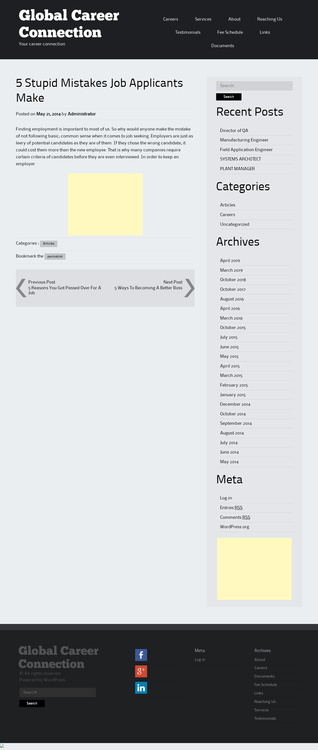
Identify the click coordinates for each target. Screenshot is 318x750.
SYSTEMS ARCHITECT (240, 159)
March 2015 (231, 376)
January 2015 (233, 395)
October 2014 (233, 414)
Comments (235, 518)
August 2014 (232, 433)
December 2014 (235, 404)
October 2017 (233, 290)
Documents (222, 46)
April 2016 (230, 309)
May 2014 (229, 462)
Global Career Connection (58, 658)
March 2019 (231, 270)
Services (203, 19)
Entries (231, 508)
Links (265, 32)
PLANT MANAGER (237, 169)
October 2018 (233, 280)
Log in (226, 498)
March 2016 (231, 318)
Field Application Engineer (246, 150)
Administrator (82, 114)
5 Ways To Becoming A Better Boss (148, 288)
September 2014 (236, 423)
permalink (55, 256)
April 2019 (230, 261)
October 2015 (233, 328)
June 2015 (229, 347)
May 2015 (229, 357)
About (234, 19)
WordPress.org (234, 527)
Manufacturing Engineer (244, 140)
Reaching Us (269, 19)
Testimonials (187, 32)
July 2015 (229, 337)
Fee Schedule (230, 32)
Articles (48, 243)
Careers (170, 19)
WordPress (54, 680)
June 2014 (229, 452)
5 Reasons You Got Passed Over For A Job (64, 290)
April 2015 (230, 366)
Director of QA (234, 131)
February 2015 (234, 385)
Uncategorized (234, 225)
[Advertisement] (105, 204)
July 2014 (229, 443)
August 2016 (232, 299)
